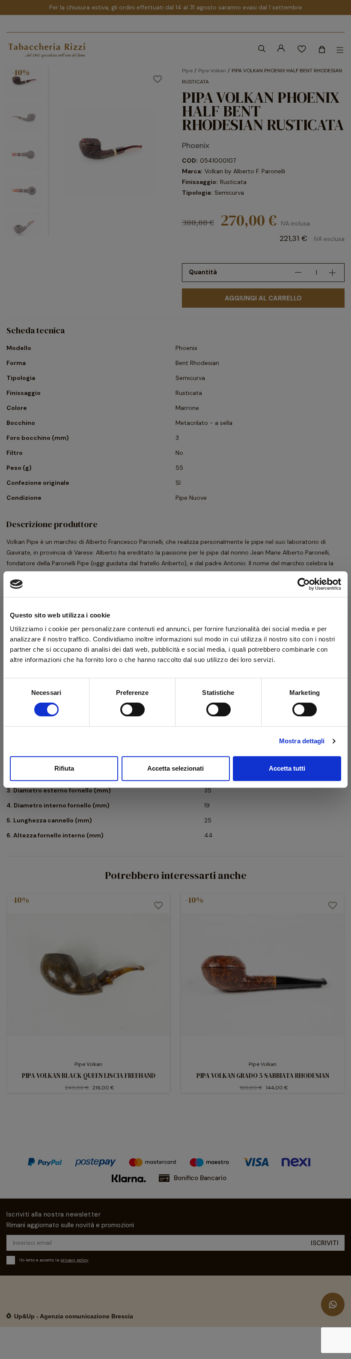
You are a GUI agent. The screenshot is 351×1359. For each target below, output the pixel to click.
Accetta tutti (287, 768)
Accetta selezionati (175, 768)
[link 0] (303, 584)
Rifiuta (64, 768)
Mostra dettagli (302, 741)
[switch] (132, 709)
